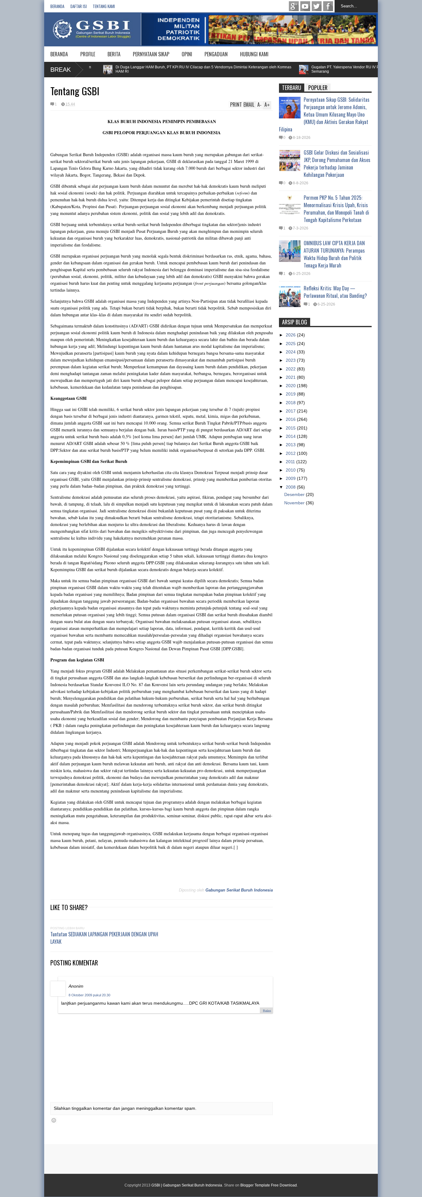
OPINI (187, 54)
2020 (291, 385)
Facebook (328, 6)
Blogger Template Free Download (268, 1185)
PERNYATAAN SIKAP (151, 54)
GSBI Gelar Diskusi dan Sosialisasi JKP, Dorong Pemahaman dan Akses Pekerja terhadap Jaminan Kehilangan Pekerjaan (337, 163)
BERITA (114, 54)
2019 (291, 393)
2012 (291, 453)
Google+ (294, 6)
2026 (291, 334)
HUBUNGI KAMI (254, 54)
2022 (291, 368)
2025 (291, 343)
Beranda (57, 6)
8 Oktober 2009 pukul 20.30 (89, 995)
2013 (291, 444)
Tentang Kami (104, 6)
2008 (291, 487)
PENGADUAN (216, 54)
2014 (291, 436)
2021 (291, 377)
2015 (291, 427)
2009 (291, 478)
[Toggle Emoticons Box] (53, 1120)
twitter (317, 6)
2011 (291, 461)
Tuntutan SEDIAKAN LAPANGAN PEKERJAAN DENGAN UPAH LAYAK (104, 937)
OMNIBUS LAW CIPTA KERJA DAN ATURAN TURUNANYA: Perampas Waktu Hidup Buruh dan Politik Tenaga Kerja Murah (334, 254)
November (295, 502)
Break (60, 69)
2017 (291, 410)
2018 (291, 402)
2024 (291, 351)
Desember (295, 494)
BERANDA (59, 54)
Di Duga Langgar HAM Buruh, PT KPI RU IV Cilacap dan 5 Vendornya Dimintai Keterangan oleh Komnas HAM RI (185, 69)
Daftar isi (78, 6)
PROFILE (87, 54)
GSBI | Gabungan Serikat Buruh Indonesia (186, 1185)
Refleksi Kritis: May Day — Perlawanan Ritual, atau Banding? (335, 291)
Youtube (305, 6)
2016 (291, 419)
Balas (267, 1011)
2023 (291, 360)
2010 (291, 470)
